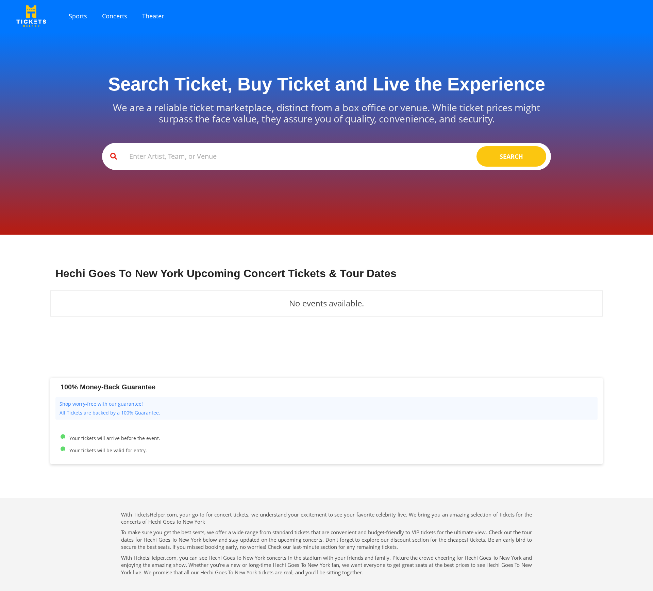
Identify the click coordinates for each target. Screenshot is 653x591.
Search (511, 156)
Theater (153, 16)
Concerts (114, 16)
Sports (78, 16)
